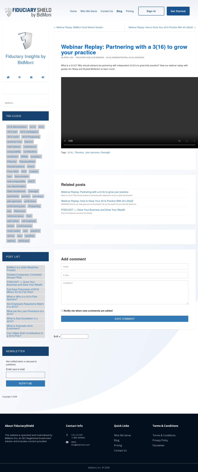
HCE (24, 171)
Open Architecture (16, 191)
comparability (13, 151)
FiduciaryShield (27, 161)
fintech (31, 166)
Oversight (33, 191)
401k (41, 126)
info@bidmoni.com (80, 445)
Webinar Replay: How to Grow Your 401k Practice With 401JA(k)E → (162, 27)
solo (25, 230)
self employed (29, 220)
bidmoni (29, 141)
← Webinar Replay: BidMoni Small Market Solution (78, 27)
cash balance (13, 146)
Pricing (130, 11)
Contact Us (107, 11)
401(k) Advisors (136, 57)
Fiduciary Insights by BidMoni (26, 59)
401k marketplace (29, 131)
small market (13, 230)
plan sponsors (14, 201)
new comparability (16, 181)
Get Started (178, 11)
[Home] (8, 77)
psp (9, 211)
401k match (13, 136)
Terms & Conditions (164, 435)
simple (10, 225)
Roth (29, 216)
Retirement (19, 211)
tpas (20, 235)
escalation (36, 156)
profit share (30, 201)
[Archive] (19, 77)
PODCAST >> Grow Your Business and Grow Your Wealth (93, 209)
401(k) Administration (117, 57)
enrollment (12, 156)
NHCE (31, 181)
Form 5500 (12, 171)
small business (24, 225)
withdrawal (24, 240)
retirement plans (15, 216)
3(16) (32, 126)
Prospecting (34, 206)
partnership (13, 196)
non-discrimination (16, 186)
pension (26, 196)
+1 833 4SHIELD (78, 437)
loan (9, 176)
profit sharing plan (16, 206)
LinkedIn (34, 171)
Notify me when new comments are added (88, 310)
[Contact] (31, 77)
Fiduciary (11, 161)
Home (73, 11)
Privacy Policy (160, 440)
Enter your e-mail (15, 369)
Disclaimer (159, 445)
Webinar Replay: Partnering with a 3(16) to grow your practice (124, 49)
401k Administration (17, 126)
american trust (14, 141)
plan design (38, 196)
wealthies (29, 235)
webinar (11, 240)
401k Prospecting (30, 136)
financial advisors (15, 166)
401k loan (12, 131)
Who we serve (88, 11)
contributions (30, 151)
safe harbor (13, 220)
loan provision (22, 176)
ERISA (24, 156)
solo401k (35, 230)
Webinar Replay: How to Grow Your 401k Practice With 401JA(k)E (97, 201)
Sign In (151, 11)
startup (10, 235)
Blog (119, 11)
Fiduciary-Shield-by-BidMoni (90, 57)
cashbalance (30, 146)
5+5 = (57, 336)
